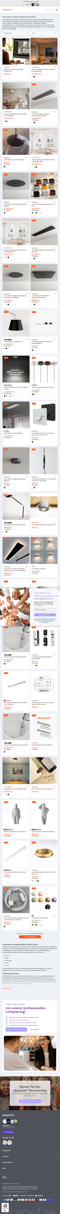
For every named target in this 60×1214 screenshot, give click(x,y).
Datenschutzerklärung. (45, 622)
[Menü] (8, 1204)
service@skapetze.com (51, 620)
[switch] (5, 1210)
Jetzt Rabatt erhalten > (45, 614)
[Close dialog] (58, 589)
